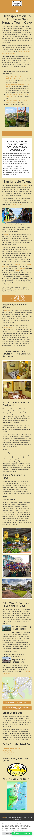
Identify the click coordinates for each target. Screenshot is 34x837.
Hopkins (17, 270)
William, (6, 234)
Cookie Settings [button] (7, 833)
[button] (17, 11)
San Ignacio (24, 185)
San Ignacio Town (16, 204)
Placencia (22, 268)
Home (4, 817)
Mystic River (8, 327)
